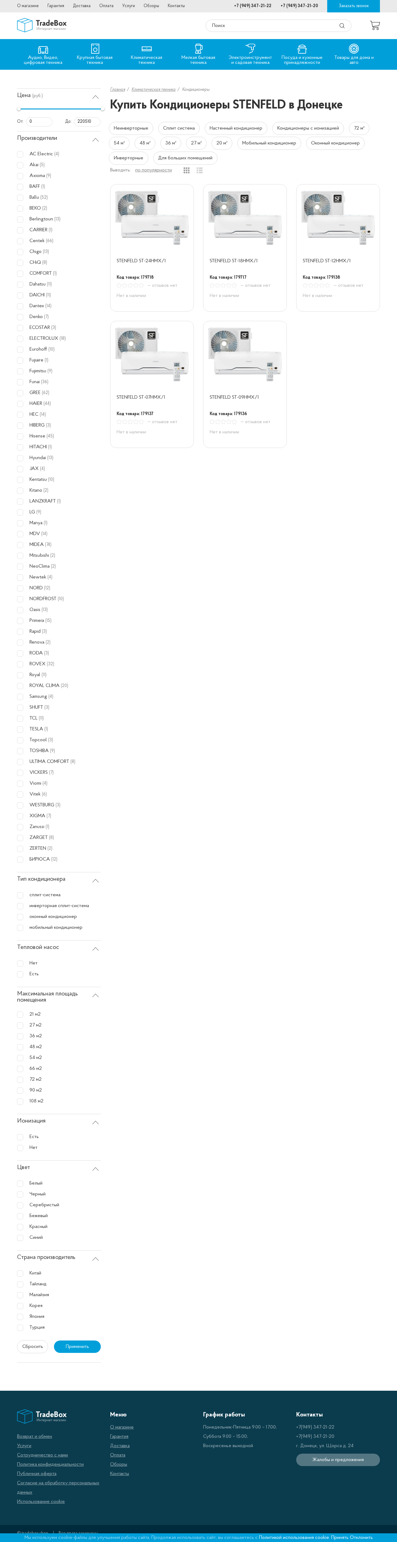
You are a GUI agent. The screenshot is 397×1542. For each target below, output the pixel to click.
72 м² (359, 128)
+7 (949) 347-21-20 (299, 6)
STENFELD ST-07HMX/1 (141, 397)
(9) (48, 176)
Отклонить (361, 1537)
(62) (45, 393)
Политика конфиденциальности (50, 1464)
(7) (46, 317)
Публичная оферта (36, 1473)
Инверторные (128, 158)
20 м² (221, 143)
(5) (42, 165)
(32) (50, 664)
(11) (49, 284)
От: (20, 121)
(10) (51, 349)
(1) (43, 186)
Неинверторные (131, 128)
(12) (47, 588)
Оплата (106, 6)
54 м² (119, 143)
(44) (47, 403)
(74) (48, 545)
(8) (44, 262)
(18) (63, 338)
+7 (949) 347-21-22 (252, 6)
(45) (50, 436)
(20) (64, 686)
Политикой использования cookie (294, 1537)
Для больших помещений (185, 158)
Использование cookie (41, 1501)
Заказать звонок (354, 6)
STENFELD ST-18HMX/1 (234, 261)
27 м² (196, 143)
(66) (49, 241)
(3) (53, 328)
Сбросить (32, 1346)
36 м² (170, 143)
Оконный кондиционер (335, 143)
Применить (77, 1346)
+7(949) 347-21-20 (315, 1436)
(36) (44, 382)
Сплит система (179, 128)
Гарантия (55, 6)
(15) (48, 620)
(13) (57, 219)
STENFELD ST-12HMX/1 (327, 261)
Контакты (176, 6)
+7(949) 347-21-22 (315, 1427)
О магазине (28, 6)
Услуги (128, 6)
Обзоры (151, 6)
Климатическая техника (154, 89)
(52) (44, 197)
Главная (117, 89)
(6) (44, 794)
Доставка (82, 6)
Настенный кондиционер (236, 128)
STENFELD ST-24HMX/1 (141, 261)
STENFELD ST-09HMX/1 (234, 397)
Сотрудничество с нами (42, 1455)
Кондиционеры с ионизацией (308, 128)
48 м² (145, 143)
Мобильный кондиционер (269, 143)
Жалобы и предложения (338, 1459)
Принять (340, 1537)
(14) (48, 306)
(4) (56, 154)
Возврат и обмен (34, 1436)
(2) (44, 208)
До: (68, 121)
